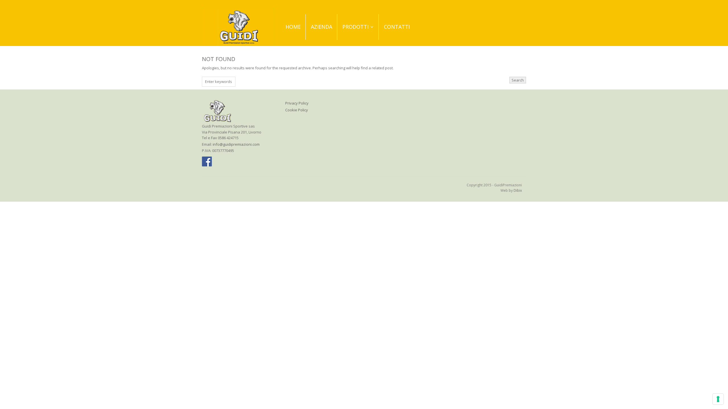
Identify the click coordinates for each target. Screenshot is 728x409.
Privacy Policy (297, 103)
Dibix (518, 190)
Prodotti (355, 26)
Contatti (397, 26)
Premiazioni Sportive (359, 44)
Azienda (321, 26)
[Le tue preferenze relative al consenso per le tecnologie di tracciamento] (718, 399)
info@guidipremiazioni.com (236, 144)
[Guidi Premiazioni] (238, 26)
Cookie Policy (296, 109)
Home (293, 26)
